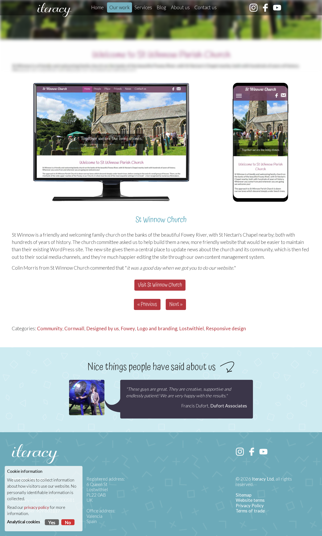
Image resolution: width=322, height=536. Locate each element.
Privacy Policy (250, 505)
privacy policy (36, 507)
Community (49, 328)
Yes (51, 522)
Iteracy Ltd (263, 479)
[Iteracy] (54, 10)
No (68, 522)
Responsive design (226, 328)
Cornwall (74, 328)
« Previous (147, 304)
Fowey (128, 328)
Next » (175, 304)
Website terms (250, 500)
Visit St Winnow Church (160, 285)
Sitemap (244, 495)
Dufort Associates (228, 405)
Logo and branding (157, 328)
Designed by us (102, 328)
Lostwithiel (191, 328)
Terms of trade (250, 510)
